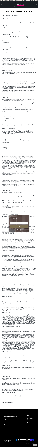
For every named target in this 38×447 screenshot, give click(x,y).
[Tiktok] (20, 229)
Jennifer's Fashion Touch (8, 440)
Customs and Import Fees (30, 421)
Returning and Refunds (30, 418)
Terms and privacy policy (30, 419)
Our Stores (28, 422)
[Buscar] (34, 5)
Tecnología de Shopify (6, 441)
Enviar (19, 226)
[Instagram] (6, 424)
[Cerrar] (28, 217)
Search (28, 415)
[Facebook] (17, 229)
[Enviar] (17, 432)
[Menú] (2, 4)
